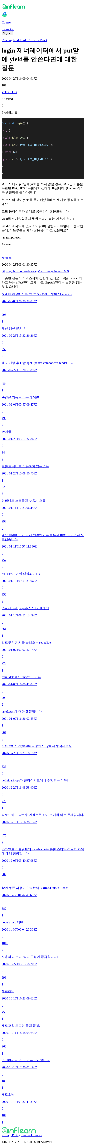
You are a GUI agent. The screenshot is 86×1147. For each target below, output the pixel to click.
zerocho (7, 257)
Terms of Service (31, 1135)
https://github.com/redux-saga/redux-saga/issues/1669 (35, 271)
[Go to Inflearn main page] (43, 6)
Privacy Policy (11, 1135)
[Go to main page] (43, 1130)
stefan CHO (9, 92)
